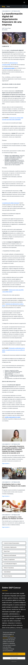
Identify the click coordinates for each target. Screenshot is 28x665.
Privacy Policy (14, 661)
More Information (14, 658)
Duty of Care (7, 551)
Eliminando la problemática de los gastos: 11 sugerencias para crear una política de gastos (13, 350)
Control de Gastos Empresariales (11, 543)
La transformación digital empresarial (10, 203)
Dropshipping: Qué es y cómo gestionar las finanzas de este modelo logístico (14, 485)
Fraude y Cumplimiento (9, 559)
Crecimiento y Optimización (10, 547)
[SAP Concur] (8, 2)
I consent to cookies (14, 653)
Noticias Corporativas (9, 567)
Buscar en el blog (22, 6)
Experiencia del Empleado (10, 555)
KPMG (8, 64)
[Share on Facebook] (13, 46)
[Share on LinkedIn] (15, 46)
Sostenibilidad (7, 571)
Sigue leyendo (5, 463)
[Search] (24, 6)
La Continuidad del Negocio (10, 563)
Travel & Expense (8, 576)
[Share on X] (11, 46)
